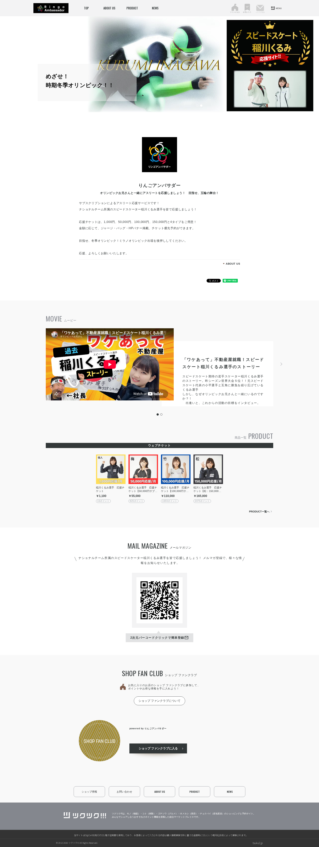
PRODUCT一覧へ (259, 511)
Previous (38, 364)
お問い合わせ (124, 791)
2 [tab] (202, 106)
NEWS (155, 8)
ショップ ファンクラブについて (159, 700)
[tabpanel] (199, 64)
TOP (86, 8)
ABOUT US (109, 8)
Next (281, 364)
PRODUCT (132, 8)
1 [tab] (198, 106)
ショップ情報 (89, 791)
